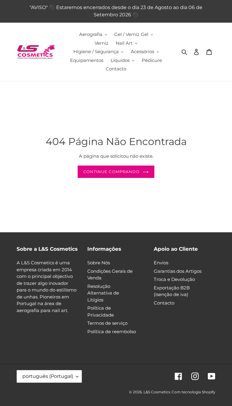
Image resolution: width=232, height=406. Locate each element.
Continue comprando (111, 171)
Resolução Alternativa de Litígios (103, 293)
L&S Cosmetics (156, 392)
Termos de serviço (107, 323)
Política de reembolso (111, 331)
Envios (161, 263)
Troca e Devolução (174, 279)
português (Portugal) (47, 376)
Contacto (164, 303)
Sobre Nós (98, 263)
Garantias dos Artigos (177, 271)
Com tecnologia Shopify (193, 392)
